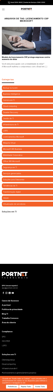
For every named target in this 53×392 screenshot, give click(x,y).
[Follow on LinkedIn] (10, 293)
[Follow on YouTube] (13, 293)
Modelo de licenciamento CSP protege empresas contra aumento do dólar (26, 58)
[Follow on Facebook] (3, 293)
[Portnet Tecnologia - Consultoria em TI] (26, 9)
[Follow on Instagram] (6, 293)
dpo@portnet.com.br (10, 288)
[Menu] (3, 9)
